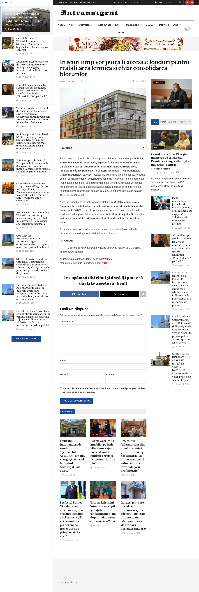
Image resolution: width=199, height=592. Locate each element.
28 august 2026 (166, 172)
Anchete (172, 122)
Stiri (80, 81)
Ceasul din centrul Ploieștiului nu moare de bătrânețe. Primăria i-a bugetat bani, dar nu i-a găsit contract (32, 44)
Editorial (159, 82)
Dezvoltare (85, 24)
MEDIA (149, 24)
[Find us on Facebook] (187, 2)
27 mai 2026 (129, 475)
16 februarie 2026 (131, 533)
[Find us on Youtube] (192, 2)
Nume (64, 360)
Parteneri (74, 2)
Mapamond (132, 24)
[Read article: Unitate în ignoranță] (171, 94)
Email (64, 374)
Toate (163, 122)
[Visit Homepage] (90, 13)
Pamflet (164, 24)
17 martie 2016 (139, 81)
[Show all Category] (189, 122)
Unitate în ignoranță (166, 100)
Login (159, 2)
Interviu (182, 122)
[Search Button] (180, 2)
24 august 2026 (182, 309)
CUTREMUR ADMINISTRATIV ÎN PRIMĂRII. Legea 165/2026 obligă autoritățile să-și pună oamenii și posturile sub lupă (32, 241)
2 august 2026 (162, 105)
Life (117, 24)
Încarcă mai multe (26, 339)
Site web (110, 374)
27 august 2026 (182, 265)
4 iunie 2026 (98, 467)
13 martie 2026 (100, 525)
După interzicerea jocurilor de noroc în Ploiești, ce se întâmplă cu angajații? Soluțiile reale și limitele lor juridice (32, 67)
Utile (175, 24)
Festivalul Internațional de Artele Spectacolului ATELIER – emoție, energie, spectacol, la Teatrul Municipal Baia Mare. (72, 455)
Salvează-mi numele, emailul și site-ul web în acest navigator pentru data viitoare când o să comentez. (104, 390)
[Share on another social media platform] (143, 294)
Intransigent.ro (71, 582)
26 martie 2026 (70, 540)
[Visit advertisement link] (126, 44)
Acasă (61, 24)
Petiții (121, 32)
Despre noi (63, 2)
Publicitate (85, 2)
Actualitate (104, 24)
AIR (71, 24)
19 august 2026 (182, 384)
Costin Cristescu (162, 169)
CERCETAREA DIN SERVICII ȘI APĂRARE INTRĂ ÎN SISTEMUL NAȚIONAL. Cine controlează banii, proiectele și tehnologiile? (182, 367)
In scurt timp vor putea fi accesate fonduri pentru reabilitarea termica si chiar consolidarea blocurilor (23, 19)
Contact (95, 2)
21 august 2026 (182, 347)
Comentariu (67, 321)
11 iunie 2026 (68, 475)
